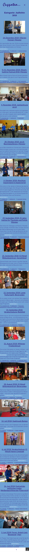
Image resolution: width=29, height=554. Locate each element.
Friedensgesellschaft (10, 361)
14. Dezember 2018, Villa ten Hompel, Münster (14, 39)
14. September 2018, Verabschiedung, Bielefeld (14, 311)
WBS (24, 398)
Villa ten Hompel (7, 52)
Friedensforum (3, 361)
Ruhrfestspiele (16, 546)
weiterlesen (4, 49)
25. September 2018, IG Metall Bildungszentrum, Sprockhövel (14, 257)
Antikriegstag (21, 360)
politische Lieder (3, 510)
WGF (17, 82)
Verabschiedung (21, 326)
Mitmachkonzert (3, 82)
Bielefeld (20, 324)
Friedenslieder (10, 398)
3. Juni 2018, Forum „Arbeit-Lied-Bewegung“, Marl (14, 533)
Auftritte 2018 (14, 50)
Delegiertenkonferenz (22, 156)
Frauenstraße (23, 81)
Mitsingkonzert (10, 82)
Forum (22, 545)
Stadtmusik (21, 430)
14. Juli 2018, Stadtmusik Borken (14, 421)
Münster (1, 52)
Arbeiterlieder (18, 545)
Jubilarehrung (2, 119)
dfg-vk (25, 360)
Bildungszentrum (22, 269)
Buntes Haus (9, 326)
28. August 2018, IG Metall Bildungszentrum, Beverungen (15, 385)
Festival (21, 508)
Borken (17, 430)
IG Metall (7, 270)
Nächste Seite (27, 549)
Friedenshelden (9, 395)
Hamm (22, 462)
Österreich (25, 508)
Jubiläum (4, 238)
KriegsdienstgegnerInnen (20, 361)
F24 (19, 81)
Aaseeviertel (19, 199)
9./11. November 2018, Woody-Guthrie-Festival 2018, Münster (14, 71)
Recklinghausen (10, 546)
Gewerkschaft (21, 118)
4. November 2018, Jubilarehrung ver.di (14, 106)
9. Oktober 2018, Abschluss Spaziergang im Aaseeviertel (14, 181)
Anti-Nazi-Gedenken (23, 50)
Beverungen (21, 305)
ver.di (7, 119)
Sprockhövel (12, 270)
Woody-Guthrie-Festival (23, 82)
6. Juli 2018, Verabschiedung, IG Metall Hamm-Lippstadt (14, 450)
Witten (26, 361)
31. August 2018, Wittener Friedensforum (14, 345)
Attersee (17, 508)
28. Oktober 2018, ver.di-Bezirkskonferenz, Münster (14, 143)
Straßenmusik (2, 431)
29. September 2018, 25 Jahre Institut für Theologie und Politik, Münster (14, 220)
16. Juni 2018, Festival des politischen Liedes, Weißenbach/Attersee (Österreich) (15, 488)
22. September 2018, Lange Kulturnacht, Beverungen (14, 294)
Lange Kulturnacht (20, 307)
